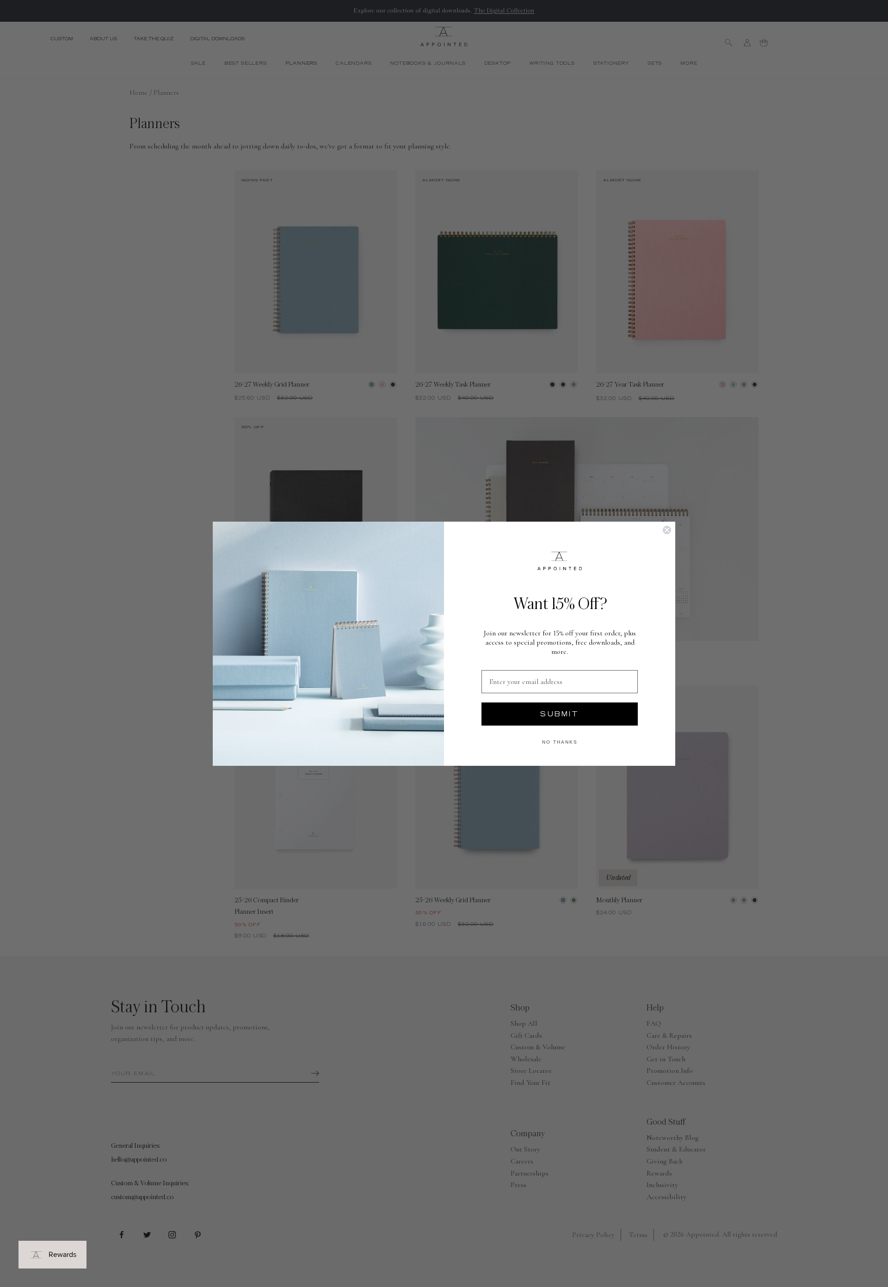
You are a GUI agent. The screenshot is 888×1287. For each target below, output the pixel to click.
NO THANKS (560, 742)
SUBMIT (559, 714)
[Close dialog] (667, 530)
